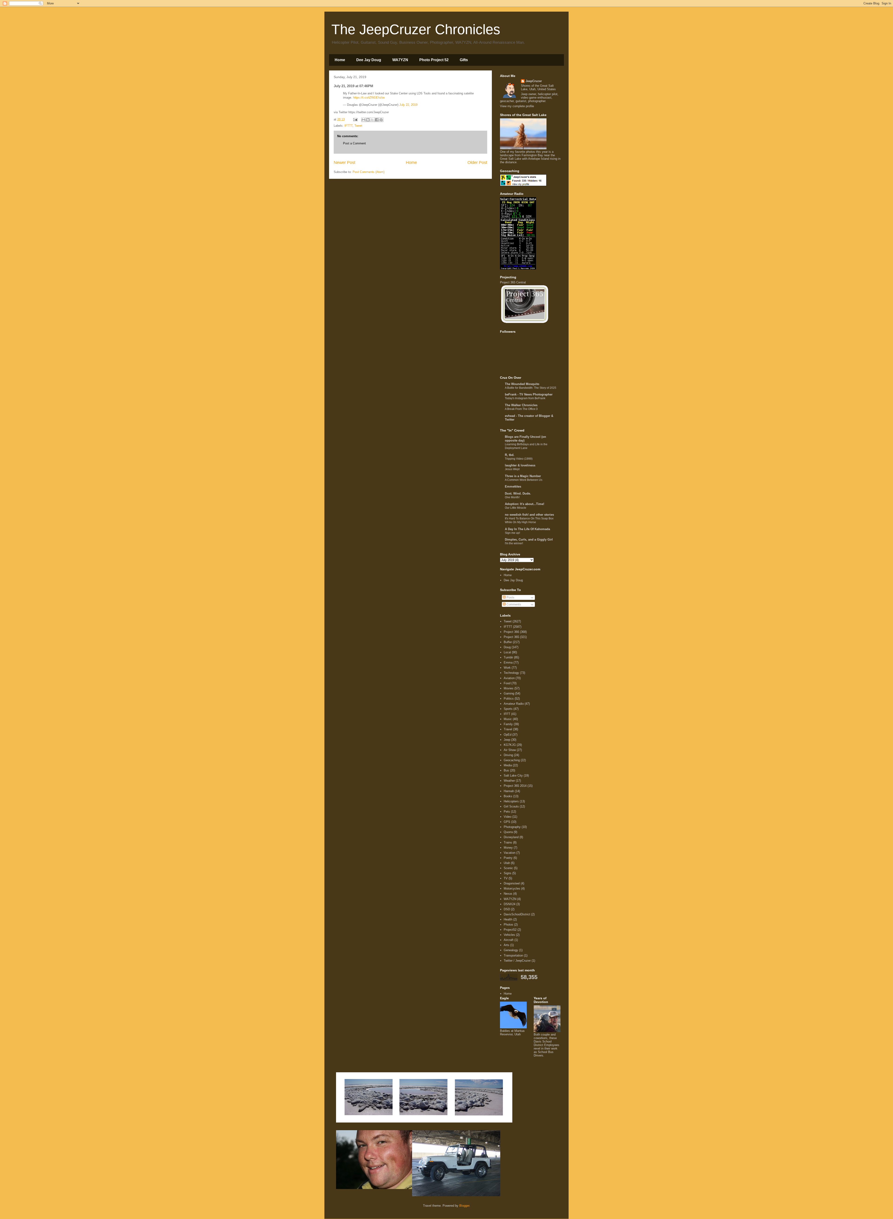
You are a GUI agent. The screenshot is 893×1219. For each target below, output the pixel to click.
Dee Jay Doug (368, 60)
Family (508, 724)
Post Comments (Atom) (368, 172)
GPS (507, 822)
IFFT (507, 714)
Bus (506, 770)
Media (508, 765)
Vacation (509, 852)
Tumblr (508, 657)
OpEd (507, 734)
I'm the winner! (514, 543)
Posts (510, 597)
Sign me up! (512, 533)
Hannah (509, 791)
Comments (513, 604)
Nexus (508, 893)
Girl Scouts (511, 806)
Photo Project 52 (434, 60)
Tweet (358, 125)
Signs (507, 873)
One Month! (512, 497)
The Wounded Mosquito (522, 384)
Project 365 (511, 637)
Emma (508, 662)
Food (507, 683)
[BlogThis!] (368, 119)
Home (340, 60)
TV (506, 878)
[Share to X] (372, 119)
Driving (508, 755)
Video (507, 816)
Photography (512, 827)
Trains (508, 842)
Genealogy (511, 950)
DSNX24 (509, 904)
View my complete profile (517, 106)
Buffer (508, 642)
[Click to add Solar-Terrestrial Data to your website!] (518, 268)
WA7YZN (400, 60)
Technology (511, 672)
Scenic (508, 868)
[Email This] (363, 119)
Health (508, 919)
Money (508, 847)
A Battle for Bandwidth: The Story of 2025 (530, 387)
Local (507, 652)
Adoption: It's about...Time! (524, 504)
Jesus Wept (512, 469)
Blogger (464, 1205)
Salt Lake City (513, 775)
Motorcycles (512, 888)
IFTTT (348, 125)
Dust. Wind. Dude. (518, 493)
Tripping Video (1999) (519, 458)
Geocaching (512, 760)
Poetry (508, 858)
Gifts (464, 60)
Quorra (508, 832)
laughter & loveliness (520, 465)
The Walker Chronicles (521, 405)
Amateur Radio (514, 703)
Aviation (509, 678)
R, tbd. (509, 455)
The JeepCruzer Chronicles (415, 29)
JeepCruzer (534, 81)
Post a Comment (354, 143)
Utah (507, 863)
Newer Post (344, 162)
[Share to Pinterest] (381, 119)
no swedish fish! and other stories (529, 514)
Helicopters (511, 801)
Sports (508, 709)
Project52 (510, 929)
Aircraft (508, 940)
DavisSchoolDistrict (517, 914)
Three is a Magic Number (523, 476)
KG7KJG (510, 745)
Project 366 (511, 632)
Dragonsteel (512, 883)
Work (507, 667)
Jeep (507, 739)
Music (508, 719)
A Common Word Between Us (523, 480)
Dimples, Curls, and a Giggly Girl (529, 539)
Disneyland (511, 837)
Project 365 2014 (515, 785)
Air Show (510, 750)
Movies (508, 688)
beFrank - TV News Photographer (529, 394)
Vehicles (509, 935)
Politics (509, 698)
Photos (508, 924)
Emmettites (513, 486)
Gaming (509, 693)
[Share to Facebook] (376, 119)
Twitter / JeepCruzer (517, 960)
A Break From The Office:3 (521, 409)
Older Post (477, 162)
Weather (509, 780)
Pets (507, 811)
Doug (507, 647)
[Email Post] (355, 119)
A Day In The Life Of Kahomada (527, 529)
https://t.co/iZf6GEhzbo (369, 97)
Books (508, 796)
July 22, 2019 (408, 104)
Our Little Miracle (515, 507)
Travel (508, 729)
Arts (506, 945)
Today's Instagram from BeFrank (525, 398)
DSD (507, 909)
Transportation (513, 955)
